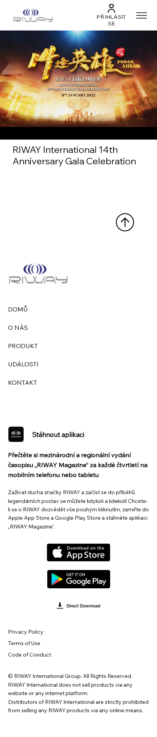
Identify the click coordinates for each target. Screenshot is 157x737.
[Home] (125, 222)
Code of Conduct (29, 654)
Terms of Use (24, 643)
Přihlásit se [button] (112, 20)
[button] (112, 8)
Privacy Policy (25, 631)
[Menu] (142, 15)
